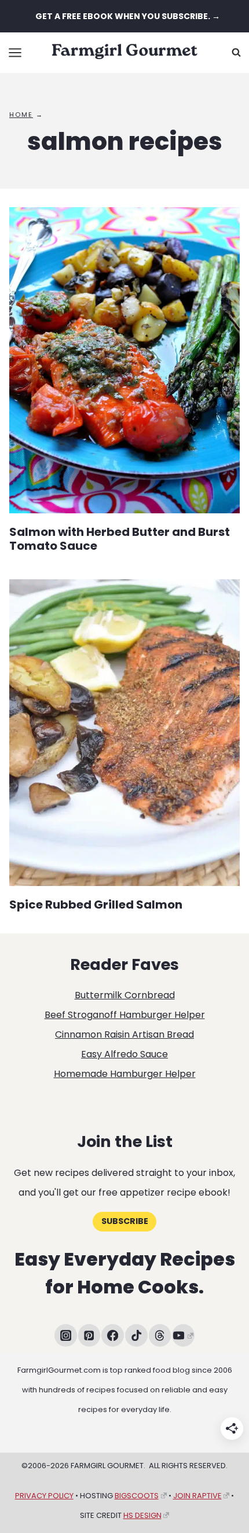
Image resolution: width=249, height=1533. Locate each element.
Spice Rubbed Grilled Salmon (95, 904)
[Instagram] (65, 1335)
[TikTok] (136, 1335)
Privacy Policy (44, 1495)
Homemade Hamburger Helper (125, 1073)
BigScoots (137, 1495)
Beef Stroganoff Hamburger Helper (125, 1014)
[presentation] (124, 360)
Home (21, 114)
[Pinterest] (89, 1335)
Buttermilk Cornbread (125, 995)
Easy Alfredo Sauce (124, 1054)
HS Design (142, 1515)
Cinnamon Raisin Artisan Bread (124, 1034)
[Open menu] (15, 52)
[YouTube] (183, 1335)
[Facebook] (112, 1335)
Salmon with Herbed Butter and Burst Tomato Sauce (119, 539)
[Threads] (160, 1335)
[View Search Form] (236, 53)
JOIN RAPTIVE (197, 1495)
